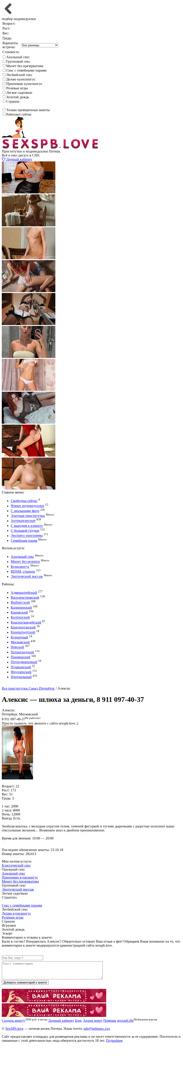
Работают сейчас (19, 114)
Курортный (19, 637)
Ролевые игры (17, 88)
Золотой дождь (17, 97)
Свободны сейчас (24, 501)
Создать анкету (17, 684)
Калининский (21, 607)
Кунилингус (20, 566)
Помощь (109, 1020)
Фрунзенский (21, 672)
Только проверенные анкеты (28, 110)
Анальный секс (18, 57)
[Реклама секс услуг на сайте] (54, 1001)
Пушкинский (21, 667)
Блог (78, 1020)
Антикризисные (23, 521)
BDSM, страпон (23, 571)
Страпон (12, 101)
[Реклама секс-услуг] (54, 1016)
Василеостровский (25, 597)
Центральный (21, 677)
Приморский (20, 657)
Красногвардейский (26, 622)
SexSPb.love (14, 1028)
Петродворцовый (24, 662)
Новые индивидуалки (27, 506)
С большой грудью (25, 530)
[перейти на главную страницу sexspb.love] (50, 147)
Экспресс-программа (27, 536)
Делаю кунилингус (20, 79)
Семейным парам (24, 540)
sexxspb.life (125, 1020)
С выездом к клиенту (27, 526)
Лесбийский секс (19, 75)
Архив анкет (92, 1020)
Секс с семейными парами (26, 70)
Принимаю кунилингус (24, 84)
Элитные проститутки (28, 516)
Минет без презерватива (24, 66)
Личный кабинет (18, 159)
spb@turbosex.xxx (96, 1028)
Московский (20, 642)
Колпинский (20, 617)
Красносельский (23, 627)
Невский (17, 647)
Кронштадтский (23, 632)
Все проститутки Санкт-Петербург (28, 688)
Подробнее (114, 1040)
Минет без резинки (25, 562)
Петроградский (22, 652)
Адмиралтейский (24, 592)
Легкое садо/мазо (19, 92)
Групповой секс (18, 61)
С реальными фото (25, 511)
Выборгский (20, 602)
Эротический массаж (27, 576)
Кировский (19, 612)
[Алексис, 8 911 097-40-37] (17, 778)
